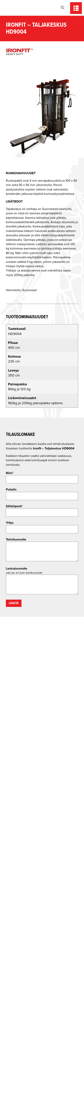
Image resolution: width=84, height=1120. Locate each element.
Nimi (10, 473)
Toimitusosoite (16, 539)
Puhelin (11, 489)
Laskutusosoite (16, 569)
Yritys (10, 523)
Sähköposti (14, 506)
